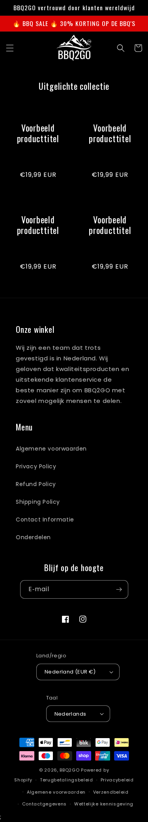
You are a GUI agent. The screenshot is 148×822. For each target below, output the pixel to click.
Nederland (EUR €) (70, 671)
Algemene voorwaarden (51, 449)
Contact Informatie (45, 519)
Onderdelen (33, 537)
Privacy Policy (36, 466)
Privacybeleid (117, 780)
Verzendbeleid (111, 792)
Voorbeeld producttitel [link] (38, 133)
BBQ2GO (69, 770)
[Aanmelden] (119, 589)
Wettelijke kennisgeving (103, 804)
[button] (10, 48)
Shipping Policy (38, 502)
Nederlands (70, 714)
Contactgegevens (44, 804)
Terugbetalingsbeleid (66, 780)
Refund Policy (36, 484)
